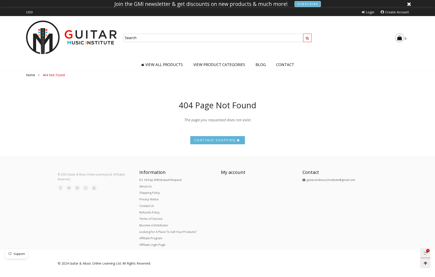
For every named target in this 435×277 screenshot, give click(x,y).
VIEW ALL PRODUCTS (164, 64)
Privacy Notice (149, 199)
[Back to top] (425, 263)
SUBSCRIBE (307, 4)
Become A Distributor (153, 225)
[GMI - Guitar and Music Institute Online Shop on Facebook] (60, 188)
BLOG (261, 64)
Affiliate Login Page (152, 245)
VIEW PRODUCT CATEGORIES (219, 64)
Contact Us (146, 206)
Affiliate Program (150, 238)
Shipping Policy (149, 193)
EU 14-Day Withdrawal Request (160, 180)
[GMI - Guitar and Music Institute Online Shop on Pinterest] (77, 188)
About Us (145, 186)
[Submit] (307, 38)
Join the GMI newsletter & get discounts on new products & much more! (201, 4)
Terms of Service (150, 219)
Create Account (397, 12)
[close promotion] (409, 4)
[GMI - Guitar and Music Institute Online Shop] (71, 37)
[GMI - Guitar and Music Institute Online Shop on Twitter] (69, 188)
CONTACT (285, 64)
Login (370, 12)
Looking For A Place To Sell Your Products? (168, 232)
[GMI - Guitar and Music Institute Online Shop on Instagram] (85, 188)
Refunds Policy (149, 212)
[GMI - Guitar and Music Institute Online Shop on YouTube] (94, 188)
